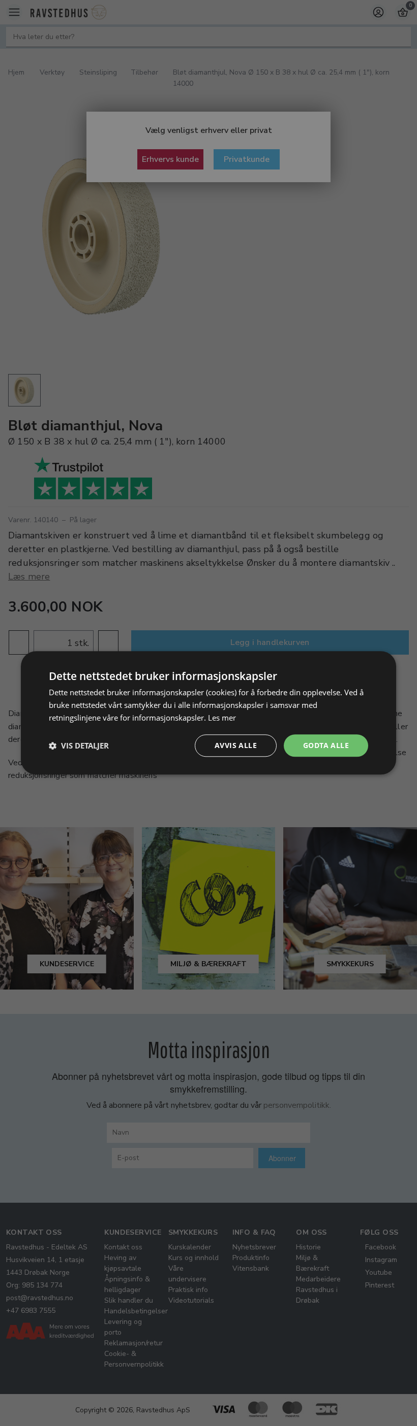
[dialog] (208, 712)
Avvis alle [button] (236, 745)
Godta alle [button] (326, 745)
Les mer (222, 717)
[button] (79, 745)
